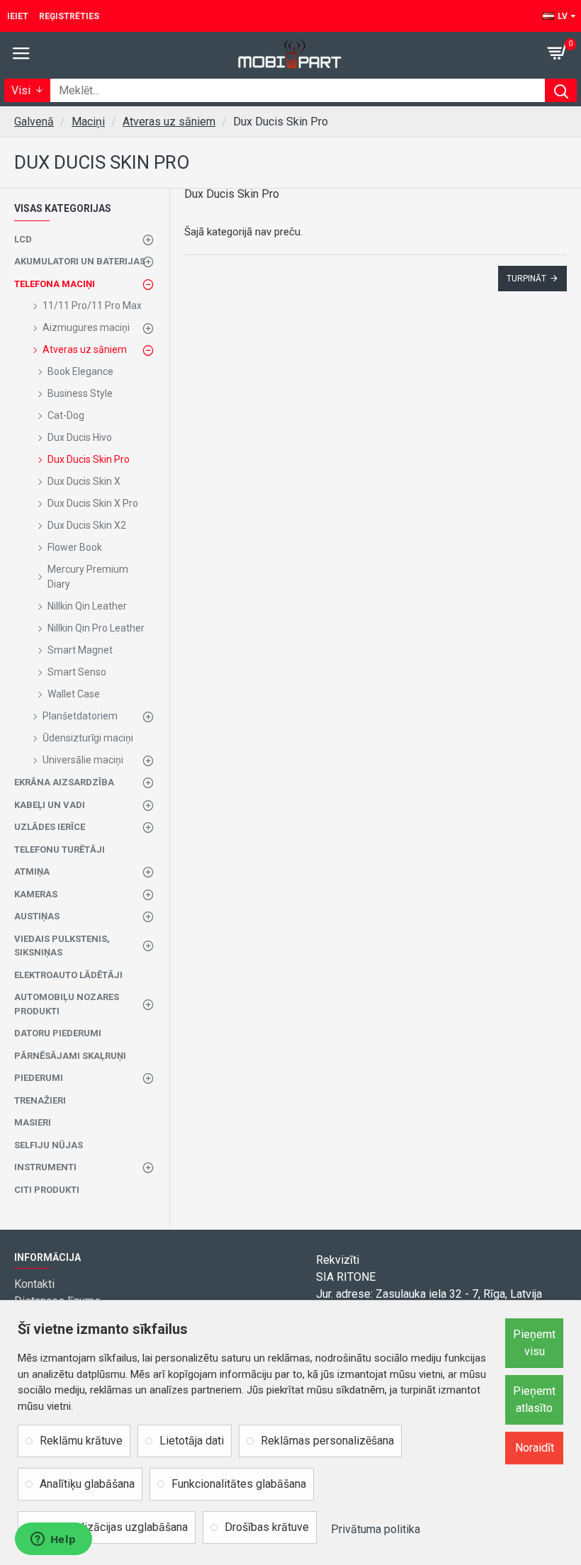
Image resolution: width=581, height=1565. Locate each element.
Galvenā (34, 121)
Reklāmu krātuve (81, 1440)
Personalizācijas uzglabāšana (114, 1527)
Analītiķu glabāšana (87, 1484)
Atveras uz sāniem (169, 121)
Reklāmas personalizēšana (327, 1440)
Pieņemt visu (534, 1343)
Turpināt (526, 279)
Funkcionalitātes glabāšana (238, 1484)
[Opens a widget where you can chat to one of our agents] (53, 1540)
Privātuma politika (375, 1529)
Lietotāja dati (191, 1440)
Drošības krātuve (267, 1527)
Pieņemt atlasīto (534, 1399)
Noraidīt (534, 1447)
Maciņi (88, 121)
